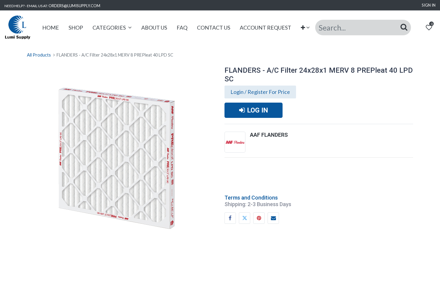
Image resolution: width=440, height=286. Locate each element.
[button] (305, 27)
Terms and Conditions (251, 197)
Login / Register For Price (260, 92)
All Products (39, 54)
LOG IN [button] (257, 110)
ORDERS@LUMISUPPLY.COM (74, 5)
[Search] (404, 27)
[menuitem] (50, 27)
